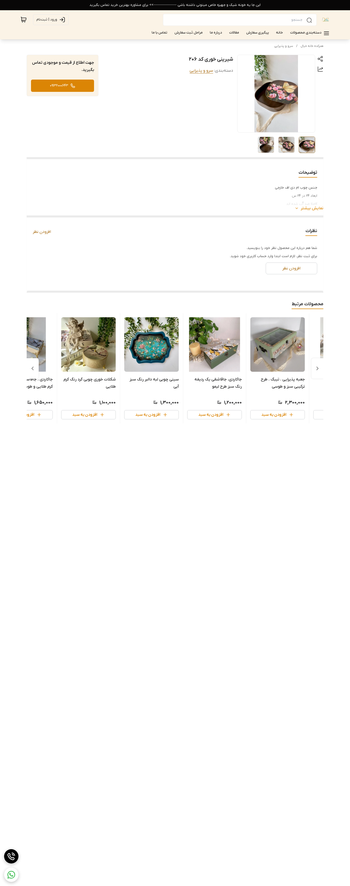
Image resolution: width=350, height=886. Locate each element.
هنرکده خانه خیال (312, 46)
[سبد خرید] (23, 20)
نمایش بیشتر (312, 208)
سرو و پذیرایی (283, 46)
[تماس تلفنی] (11, 856)
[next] (32, 368)
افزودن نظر (42, 231)
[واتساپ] (11, 875)
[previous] (317, 368)
